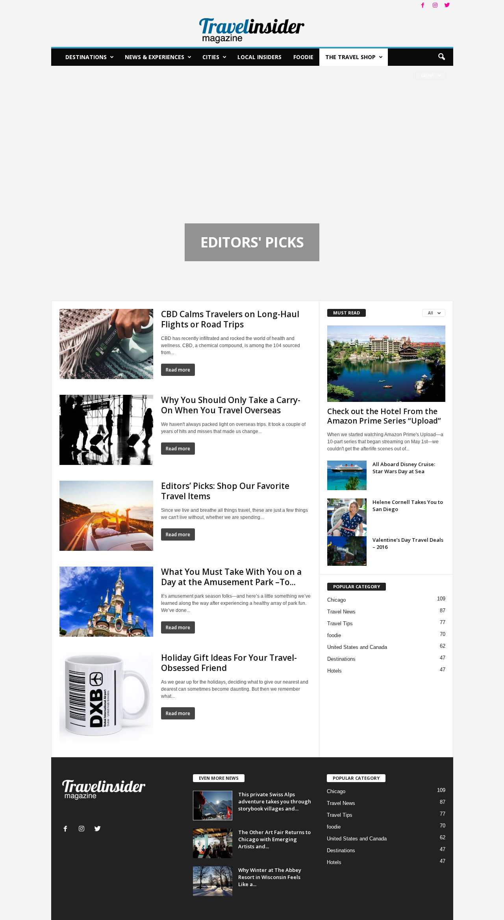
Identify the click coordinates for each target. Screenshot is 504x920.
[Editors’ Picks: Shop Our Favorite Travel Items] (106, 516)
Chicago (336, 600)
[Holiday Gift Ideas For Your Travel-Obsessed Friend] (106, 696)
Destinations (86, 57)
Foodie (303, 57)
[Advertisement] (252, 164)
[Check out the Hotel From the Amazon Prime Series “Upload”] (386, 363)
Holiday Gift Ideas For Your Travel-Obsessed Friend (229, 662)
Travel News (341, 612)
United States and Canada (357, 647)
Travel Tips (340, 623)
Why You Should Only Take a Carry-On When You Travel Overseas (230, 405)
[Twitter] (447, 5)
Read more (178, 369)
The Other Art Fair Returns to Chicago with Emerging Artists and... (274, 839)
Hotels (334, 671)
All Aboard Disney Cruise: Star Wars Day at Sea (403, 468)
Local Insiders (259, 57)
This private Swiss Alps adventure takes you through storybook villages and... (274, 801)
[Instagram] (435, 5)
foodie (334, 635)
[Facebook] (423, 5)
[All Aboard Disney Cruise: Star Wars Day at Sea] (347, 475)
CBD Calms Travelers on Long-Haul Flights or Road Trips (230, 319)
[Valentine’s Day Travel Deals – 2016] (347, 551)
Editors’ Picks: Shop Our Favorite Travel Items (225, 491)
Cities (210, 57)
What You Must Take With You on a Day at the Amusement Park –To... (231, 576)
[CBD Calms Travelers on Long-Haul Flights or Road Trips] (106, 344)
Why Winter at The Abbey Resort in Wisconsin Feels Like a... (269, 877)
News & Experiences (154, 57)
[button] (441, 57)
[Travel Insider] (252, 29)
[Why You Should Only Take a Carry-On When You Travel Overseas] (106, 430)
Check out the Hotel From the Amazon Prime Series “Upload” (384, 416)
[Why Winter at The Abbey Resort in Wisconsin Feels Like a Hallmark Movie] (212, 881)
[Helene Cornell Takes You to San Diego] (347, 517)
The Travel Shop (350, 57)
